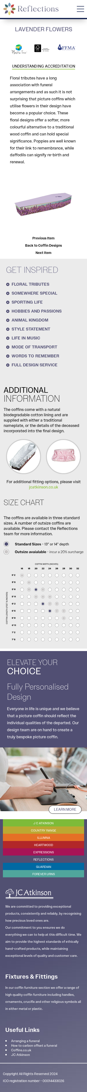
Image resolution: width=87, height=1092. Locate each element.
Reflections (43, 859)
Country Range (43, 830)
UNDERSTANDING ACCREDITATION (43, 66)
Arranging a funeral (25, 1041)
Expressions (43, 852)
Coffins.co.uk (21, 1050)
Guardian (43, 867)
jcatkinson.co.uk (43, 487)
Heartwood (43, 845)
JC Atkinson (20, 1055)
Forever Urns (43, 874)
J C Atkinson (43, 823)
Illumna (43, 838)
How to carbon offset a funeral (34, 1045)
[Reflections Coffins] (30, 9)
